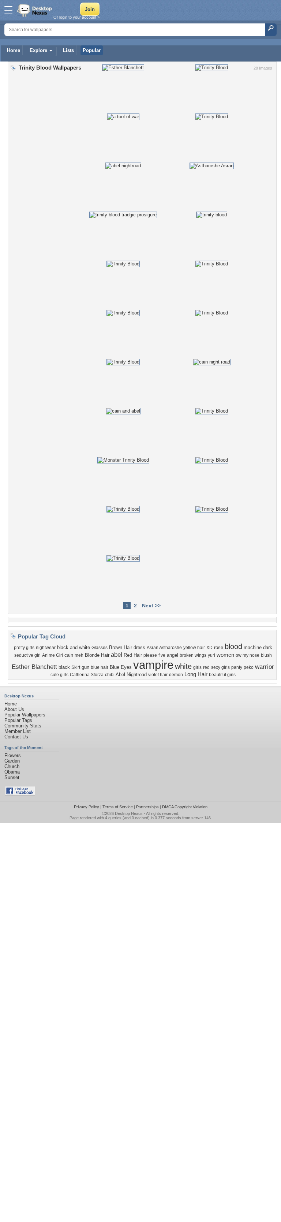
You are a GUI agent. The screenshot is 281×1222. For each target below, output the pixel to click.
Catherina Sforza (87, 674)
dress (139, 647)
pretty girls (24, 647)
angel (172, 655)
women (225, 655)
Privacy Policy (86, 807)
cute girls (59, 674)
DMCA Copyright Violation (184, 807)
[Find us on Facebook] (20, 794)
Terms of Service (117, 807)
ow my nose (247, 655)
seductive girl (27, 655)
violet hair (158, 674)
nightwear (46, 647)
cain (68, 655)
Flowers (12, 755)
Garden (12, 761)
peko (249, 667)
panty (236, 667)
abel (116, 654)
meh (79, 655)
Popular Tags (18, 720)
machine (253, 647)
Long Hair (195, 674)
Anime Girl (52, 655)
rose (218, 647)
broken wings (193, 655)
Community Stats (22, 726)
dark (267, 647)
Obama (12, 772)
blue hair (99, 667)
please (150, 655)
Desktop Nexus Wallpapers (35, 10)
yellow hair (194, 647)
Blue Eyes (121, 667)
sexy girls (220, 667)
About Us (14, 709)
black (64, 667)
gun (85, 667)
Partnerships (147, 807)
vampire (153, 665)
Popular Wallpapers (24, 715)
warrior (264, 666)
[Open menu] (8, 10)
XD (209, 647)
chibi (110, 674)
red (206, 667)
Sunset (11, 777)
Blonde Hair (97, 655)
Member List (17, 731)
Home (13, 50)
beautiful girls (222, 674)
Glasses (99, 647)
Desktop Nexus (129, 813)
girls (197, 667)
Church (11, 766)
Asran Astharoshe (164, 647)
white (183, 666)
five (161, 655)
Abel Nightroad (131, 674)
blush (266, 655)
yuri (211, 655)
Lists (68, 50)
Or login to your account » (76, 17)
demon (176, 674)
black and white (73, 647)
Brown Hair (120, 647)
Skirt (75, 667)
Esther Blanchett (34, 666)
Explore (38, 50)
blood (233, 646)
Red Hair (133, 655)
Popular (92, 50)
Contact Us (16, 736)
